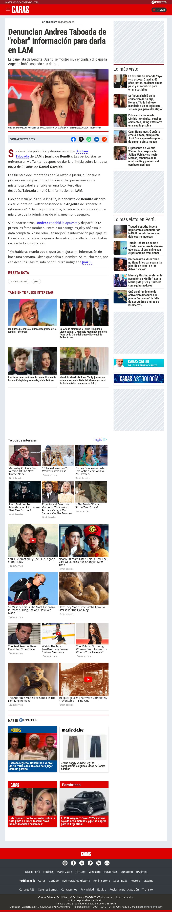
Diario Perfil (32, 872)
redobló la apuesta (57, 222)
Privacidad (87, 889)
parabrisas (84, 785)
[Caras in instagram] (65, 863)
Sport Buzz (120, 880)
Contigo (54, 880)
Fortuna (80, 872)
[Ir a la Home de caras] (20, 12)
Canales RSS (27, 889)
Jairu (36, 281)
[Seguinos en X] (81, 863)
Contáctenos (69, 889)
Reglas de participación (124, 889)
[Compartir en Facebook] (73, 139)
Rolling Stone (101, 880)
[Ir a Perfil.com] (159, 3)
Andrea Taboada (18, 281)
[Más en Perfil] (28, 720)
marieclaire (84, 730)
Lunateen (127, 872)
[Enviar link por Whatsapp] (88, 139)
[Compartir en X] (81, 139)
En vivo (161, 9)
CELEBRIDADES (49, 22)
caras (32, 785)
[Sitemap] (107, 863)
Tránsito (147, 889)
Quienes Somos (48, 889)
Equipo (101, 889)
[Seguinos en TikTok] (90, 863)
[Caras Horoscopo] (139, 382)
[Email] (104, 139)
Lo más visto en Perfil (135, 219)
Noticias (48, 872)
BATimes (141, 872)
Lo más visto (126, 69)
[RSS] (98, 863)
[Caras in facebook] (73, 863)
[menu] (7, 10)
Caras (42, 880)
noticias (32, 730)
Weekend (95, 872)
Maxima (148, 880)
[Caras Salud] (139, 366)
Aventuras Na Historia (76, 880)
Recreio (135, 880)
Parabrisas (111, 872)
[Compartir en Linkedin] (96, 139)
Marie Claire (64, 872)
